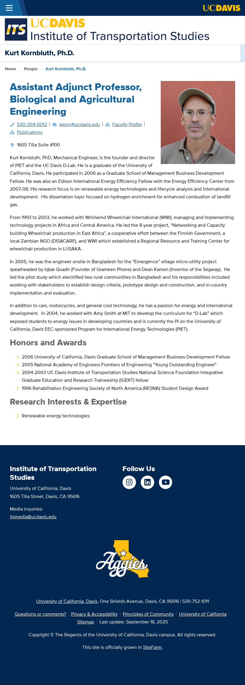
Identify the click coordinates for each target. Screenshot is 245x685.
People (31, 69)
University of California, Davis (66, 601)
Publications (29, 132)
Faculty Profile (127, 124)
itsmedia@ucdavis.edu (33, 516)
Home (10, 69)
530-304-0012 (32, 124)
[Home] (107, 29)
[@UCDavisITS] (165, 482)
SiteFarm (152, 647)
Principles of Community (148, 613)
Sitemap (85, 621)
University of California (202, 613)
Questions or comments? (40, 613)
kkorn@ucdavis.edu (79, 124)
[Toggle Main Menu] (9, 8)
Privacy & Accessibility (94, 613)
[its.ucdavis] (129, 482)
